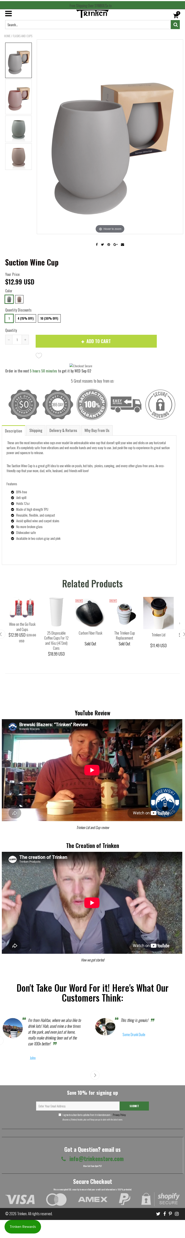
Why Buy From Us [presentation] (96, 430)
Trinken (22, 1213)
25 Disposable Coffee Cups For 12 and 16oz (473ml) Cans (56, 640)
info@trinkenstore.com (96, 1158)
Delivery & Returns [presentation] (63, 430)
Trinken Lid (158, 634)
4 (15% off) (26, 318)
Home (7, 36)
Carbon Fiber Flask (90, 633)
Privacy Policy (119, 1114)
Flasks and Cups (22, 36)
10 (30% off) (49, 318)
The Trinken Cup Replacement (124, 635)
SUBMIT (134, 1106)
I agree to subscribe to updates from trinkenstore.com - (94, 1114)
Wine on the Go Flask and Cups (22, 626)
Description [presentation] (13, 431)
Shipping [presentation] (35, 430)
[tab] (14, 430)
